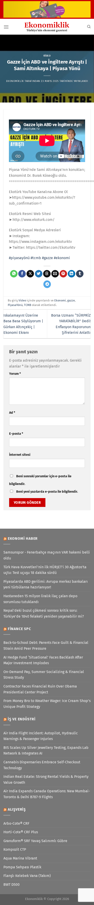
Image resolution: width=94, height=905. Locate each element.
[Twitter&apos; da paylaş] (38, 274)
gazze (71, 300)
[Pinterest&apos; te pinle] (63, 274)
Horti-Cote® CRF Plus (20, 832)
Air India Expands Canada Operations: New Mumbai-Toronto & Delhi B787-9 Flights (46, 794)
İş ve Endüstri (22, 719)
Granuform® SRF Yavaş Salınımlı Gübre (35, 841)
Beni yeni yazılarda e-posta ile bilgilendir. (47, 492)
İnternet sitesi (19, 455)
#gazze (47, 258)
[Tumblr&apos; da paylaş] (80, 274)
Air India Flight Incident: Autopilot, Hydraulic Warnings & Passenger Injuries (40, 736)
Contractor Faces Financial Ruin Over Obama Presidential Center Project (40, 689)
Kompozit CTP (14, 849)
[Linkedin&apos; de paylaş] (71, 274)
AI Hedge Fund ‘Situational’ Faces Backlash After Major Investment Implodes (43, 660)
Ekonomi (60, 300)
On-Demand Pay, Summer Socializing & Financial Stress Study (43, 675)
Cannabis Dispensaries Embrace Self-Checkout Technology (41, 765)
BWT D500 (11, 884)
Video (47, 55)
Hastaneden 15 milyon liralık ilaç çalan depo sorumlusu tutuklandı (40, 599)
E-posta (16, 434)
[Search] (89, 26)
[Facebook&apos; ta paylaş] (22, 274)
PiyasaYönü (15, 305)
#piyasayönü (19, 258)
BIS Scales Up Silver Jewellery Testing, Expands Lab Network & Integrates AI (46, 750)
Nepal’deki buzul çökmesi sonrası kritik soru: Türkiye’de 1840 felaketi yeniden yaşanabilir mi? (43, 613)
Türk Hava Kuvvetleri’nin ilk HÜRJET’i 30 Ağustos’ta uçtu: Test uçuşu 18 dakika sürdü (44, 570)
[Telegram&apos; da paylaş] (47, 284)
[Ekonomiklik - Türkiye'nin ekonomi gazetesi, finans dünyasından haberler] (47, 26)
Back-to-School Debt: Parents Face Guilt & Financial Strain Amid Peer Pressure (45, 645)
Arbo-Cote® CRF (16, 823)
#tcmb (36, 258)
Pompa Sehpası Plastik (22, 867)
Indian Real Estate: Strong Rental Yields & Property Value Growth (46, 779)
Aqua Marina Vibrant (20, 858)
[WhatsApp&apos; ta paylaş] (14, 274)
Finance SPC (19, 629)
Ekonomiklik (15, 81)
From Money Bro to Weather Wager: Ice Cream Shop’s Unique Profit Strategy (47, 704)
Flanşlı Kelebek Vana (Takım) (27, 876)
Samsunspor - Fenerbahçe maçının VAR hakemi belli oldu (46, 555)
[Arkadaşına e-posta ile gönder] (55, 274)
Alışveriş (17, 809)
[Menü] (6, 26)
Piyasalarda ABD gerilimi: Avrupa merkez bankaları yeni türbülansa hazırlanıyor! (45, 584)
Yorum (15, 374)
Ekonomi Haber (23, 538)
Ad (12, 413)
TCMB (27, 305)
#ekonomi (62, 258)
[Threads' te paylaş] (47, 274)
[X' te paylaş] (30, 274)
